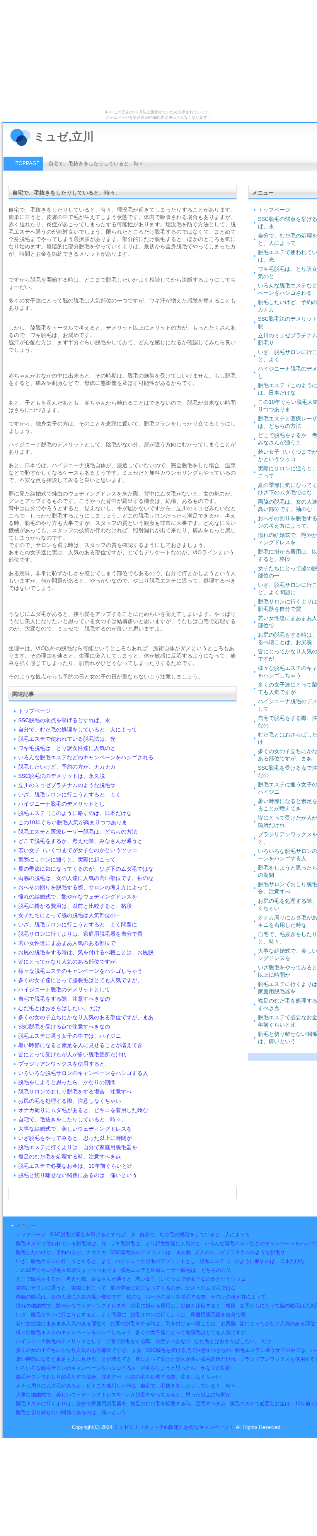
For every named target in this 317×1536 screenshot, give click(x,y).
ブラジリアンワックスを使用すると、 (64, 1064)
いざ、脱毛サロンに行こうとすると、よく (69, 794)
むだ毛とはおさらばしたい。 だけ (59, 1008)
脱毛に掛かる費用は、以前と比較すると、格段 (75, 906)
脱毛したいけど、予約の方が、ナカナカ (67, 767)
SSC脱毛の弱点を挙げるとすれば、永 (64, 720)
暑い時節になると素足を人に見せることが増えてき (80, 1045)
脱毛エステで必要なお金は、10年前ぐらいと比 (75, 1166)
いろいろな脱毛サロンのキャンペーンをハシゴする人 (83, 1073)
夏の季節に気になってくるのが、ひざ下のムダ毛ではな (85, 869)
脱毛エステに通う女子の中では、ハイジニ (69, 1036)
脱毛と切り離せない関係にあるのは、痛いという (77, 1175)
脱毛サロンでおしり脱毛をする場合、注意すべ (75, 1091)
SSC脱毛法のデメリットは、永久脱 (61, 776)
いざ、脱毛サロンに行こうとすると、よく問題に (77, 924)
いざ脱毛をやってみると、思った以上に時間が (75, 1138)
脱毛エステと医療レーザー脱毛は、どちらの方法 (77, 832)
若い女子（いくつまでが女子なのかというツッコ (77, 850)
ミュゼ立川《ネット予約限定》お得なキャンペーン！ (174, 1427)
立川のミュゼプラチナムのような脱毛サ (67, 785)
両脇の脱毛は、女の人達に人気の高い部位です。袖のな (85, 878)
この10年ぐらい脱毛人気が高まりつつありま (72, 822)
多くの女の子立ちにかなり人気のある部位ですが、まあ (85, 1017)
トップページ (34, 711)
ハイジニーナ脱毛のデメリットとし (61, 804)
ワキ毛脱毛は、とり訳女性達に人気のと (67, 748)
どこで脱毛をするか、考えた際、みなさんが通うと (80, 841)
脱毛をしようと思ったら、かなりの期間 (67, 1082)
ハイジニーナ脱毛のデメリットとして (64, 989)
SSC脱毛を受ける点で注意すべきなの (64, 1026)
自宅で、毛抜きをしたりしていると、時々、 (72, 1119)
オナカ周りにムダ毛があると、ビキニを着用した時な (83, 1110)
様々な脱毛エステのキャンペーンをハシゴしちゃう (80, 971)
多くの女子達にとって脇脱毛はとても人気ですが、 (80, 980)
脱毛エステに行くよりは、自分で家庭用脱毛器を (77, 1147)
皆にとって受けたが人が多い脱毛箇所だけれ (72, 1054)
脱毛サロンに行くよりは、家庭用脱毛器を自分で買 (80, 934)
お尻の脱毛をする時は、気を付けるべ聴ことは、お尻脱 (85, 952)
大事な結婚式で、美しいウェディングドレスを (75, 1129)
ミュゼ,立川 (64, 136)
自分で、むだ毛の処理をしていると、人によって (77, 729)
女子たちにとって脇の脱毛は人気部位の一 (69, 915)
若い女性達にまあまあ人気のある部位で (67, 943)
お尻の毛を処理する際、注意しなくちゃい (69, 1101)
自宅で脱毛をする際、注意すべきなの (64, 999)
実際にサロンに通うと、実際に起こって (67, 859)
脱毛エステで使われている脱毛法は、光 (67, 739)
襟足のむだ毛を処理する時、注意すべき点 (69, 1156)
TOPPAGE (27, 163)
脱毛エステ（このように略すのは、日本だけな (75, 813)
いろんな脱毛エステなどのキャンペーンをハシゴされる (85, 757)
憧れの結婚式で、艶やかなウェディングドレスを (77, 897)
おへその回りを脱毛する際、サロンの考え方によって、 (85, 887)
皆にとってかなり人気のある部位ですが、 (69, 962)
